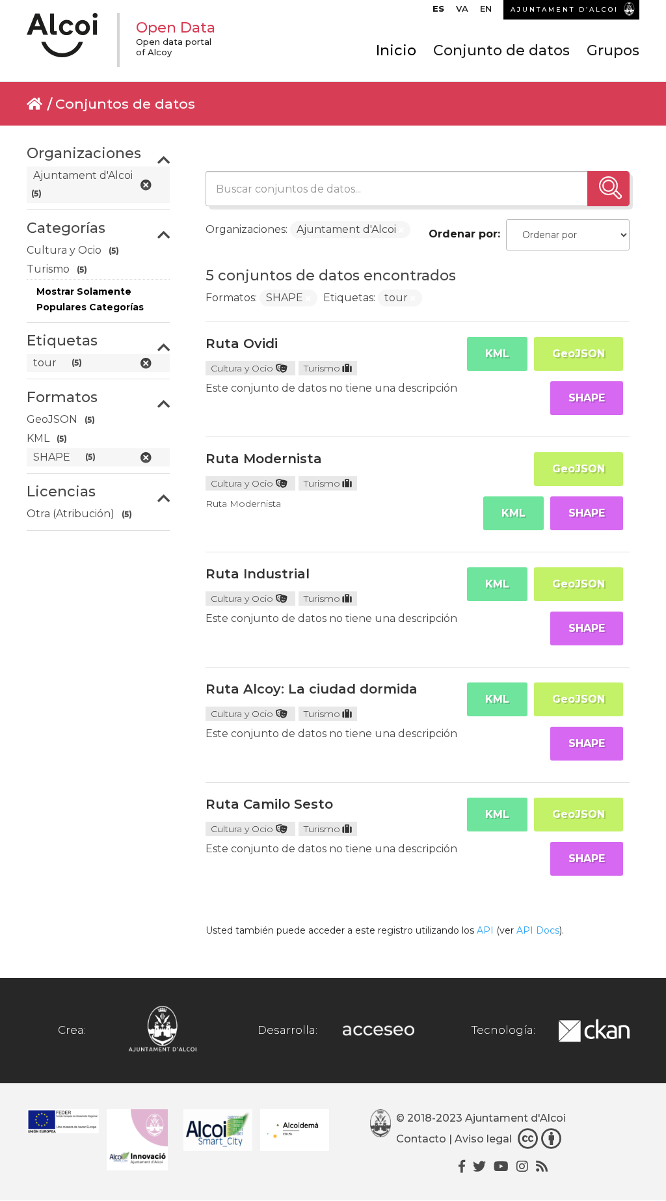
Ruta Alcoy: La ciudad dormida (312, 689)
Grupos (613, 50)
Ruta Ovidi (242, 343)
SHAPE (586, 398)
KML (497, 353)
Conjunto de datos (501, 50)
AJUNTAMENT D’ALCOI (565, 9)
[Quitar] (401, 230)
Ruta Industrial (258, 574)
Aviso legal (483, 1139)
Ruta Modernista (264, 458)
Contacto (421, 1139)
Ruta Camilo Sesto (269, 804)
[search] (608, 188)
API (485, 930)
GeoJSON (578, 353)
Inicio (396, 50)
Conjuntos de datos (125, 104)
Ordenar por (463, 234)
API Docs (537, 930)
